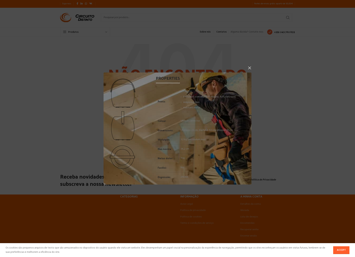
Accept (341, 250)
